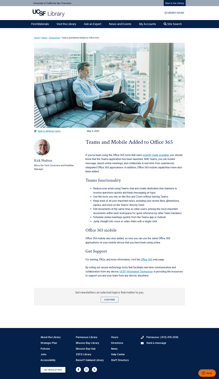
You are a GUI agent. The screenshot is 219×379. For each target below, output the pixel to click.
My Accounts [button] (147, 24)
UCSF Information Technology (136, 271)
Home (37, 37)
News (44, 37)
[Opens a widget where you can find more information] (207, 373)
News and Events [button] (120, 24)
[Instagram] (86, 369)
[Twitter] (94, 369)
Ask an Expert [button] (92, 24)
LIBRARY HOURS (175, 13)
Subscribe (109, 299)
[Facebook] (78, 369)
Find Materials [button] (40, 24)
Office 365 (146, 259)
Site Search (174, 24)
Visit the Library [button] (66, 24)
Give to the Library (174, 3)
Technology (54, 37)
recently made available (156, 155)
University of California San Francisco (52, 3)
